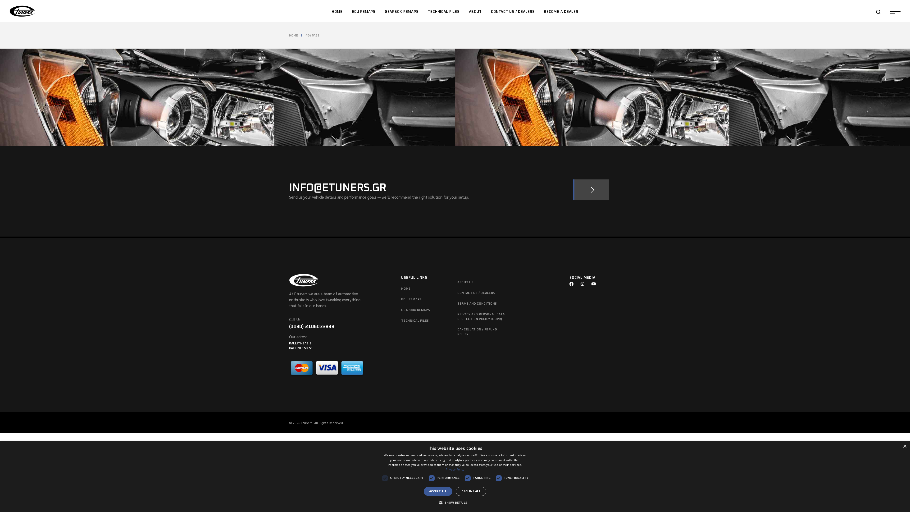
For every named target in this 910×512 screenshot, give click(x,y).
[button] (455, 502)
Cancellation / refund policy (477, 332)
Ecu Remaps (411, 299)
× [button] (904, 446)
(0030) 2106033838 (311, 326)
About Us (465, 282)
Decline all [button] (471, 491)
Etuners (307, 423)
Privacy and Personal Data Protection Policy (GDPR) (481, 317)
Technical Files (415, 320)
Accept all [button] (438, 491)
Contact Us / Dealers (476, 293)
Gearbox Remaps (415, 310)
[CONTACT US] (591, 189)
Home (406, 288)
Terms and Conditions (477, 303)
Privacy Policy (455, 469)
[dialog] (455, 476)
